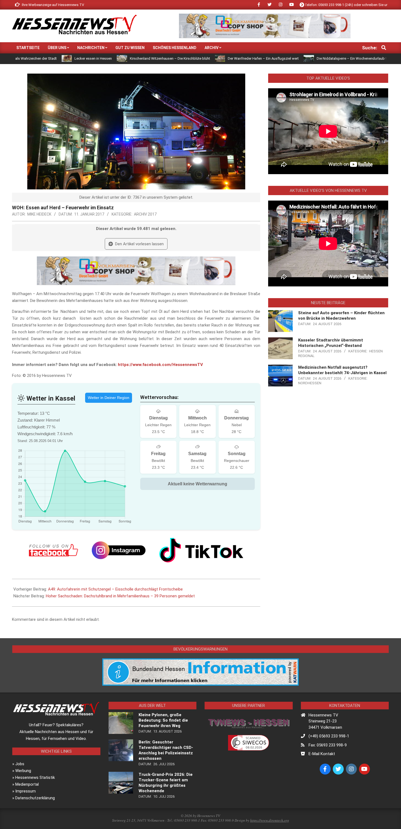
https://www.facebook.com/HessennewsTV (160, 364)
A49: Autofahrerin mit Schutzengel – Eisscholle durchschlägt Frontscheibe (115, 589)
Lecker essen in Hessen (58, 58)
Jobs (19, 763)
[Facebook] (53, 550)
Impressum (25, 791)
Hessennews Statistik (35, 777)
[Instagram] (118, 550)
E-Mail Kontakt (322, 753)
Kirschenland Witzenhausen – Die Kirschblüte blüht (135, 58)
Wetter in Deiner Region (108, 397)
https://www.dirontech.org (269, 820)
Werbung (23, 770)
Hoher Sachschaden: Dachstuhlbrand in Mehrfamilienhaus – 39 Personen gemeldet (120, 596)
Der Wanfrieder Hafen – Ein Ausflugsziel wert (228, 58)
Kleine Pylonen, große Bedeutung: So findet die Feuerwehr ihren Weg (163, 720)
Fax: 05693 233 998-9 (328, 745)
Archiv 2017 (145, 214)
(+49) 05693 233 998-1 (329, 736)
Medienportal (27, 784)
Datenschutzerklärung (35, 797)
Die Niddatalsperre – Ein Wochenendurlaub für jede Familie (328, 58)
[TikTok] (201, 550)
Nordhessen (309, 383)
